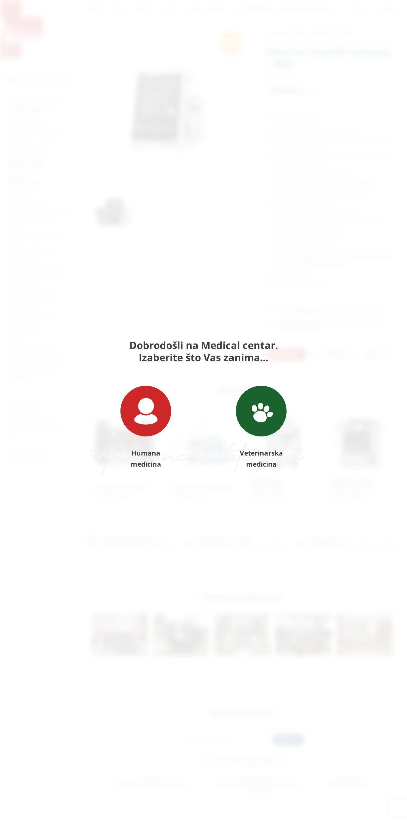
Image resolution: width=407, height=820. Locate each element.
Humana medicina (146, 458)
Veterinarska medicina (261, 458)
